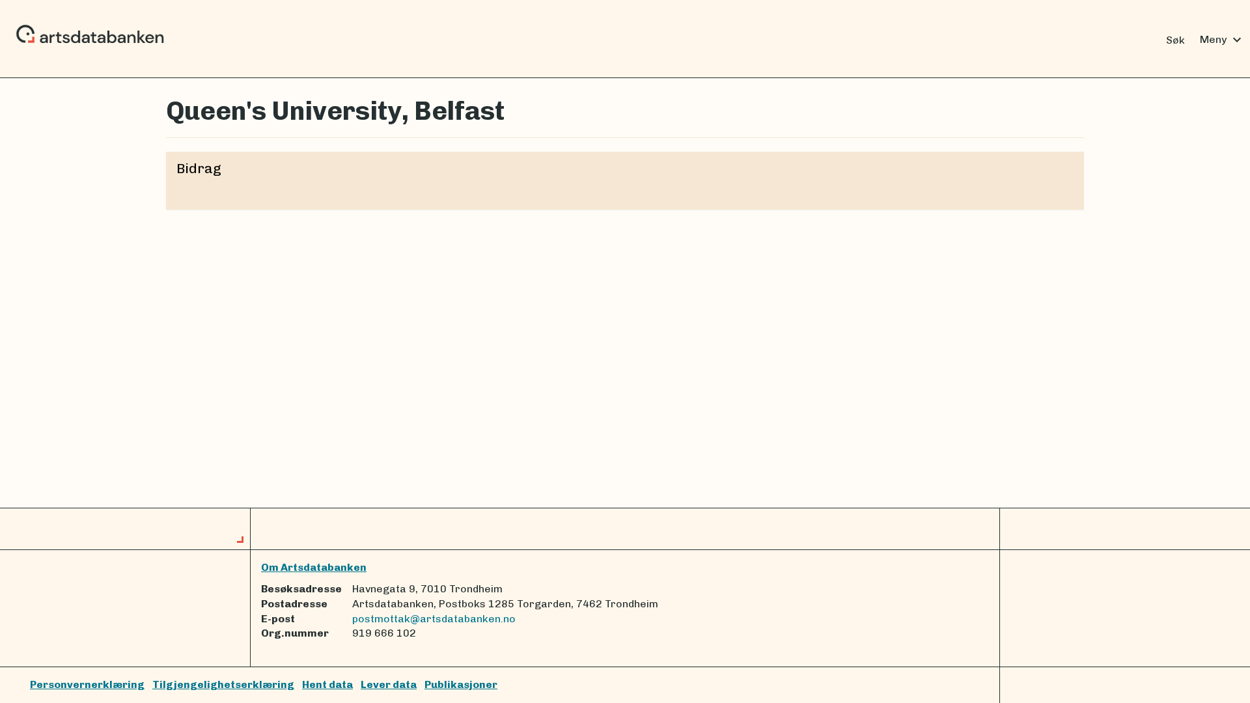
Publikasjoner (460, 684)
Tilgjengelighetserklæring (223, 684)
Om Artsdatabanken (314, 567)
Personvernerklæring (87, 684)
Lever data (389, 684)
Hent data (327, 684)
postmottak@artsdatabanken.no (434, 619)
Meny (1222, 40)
